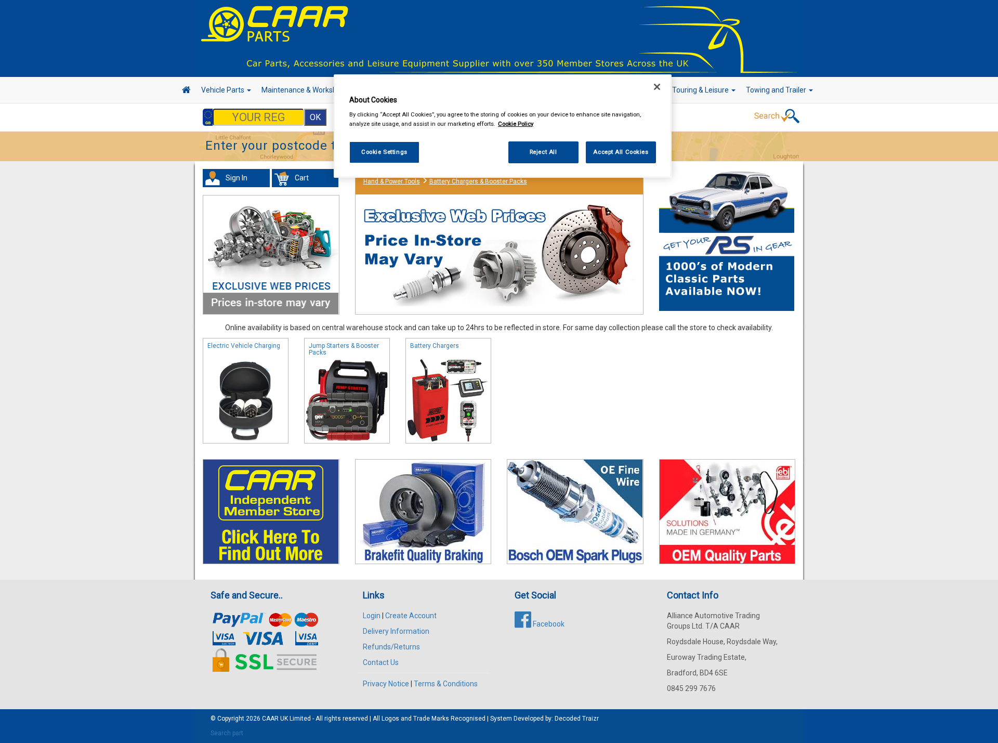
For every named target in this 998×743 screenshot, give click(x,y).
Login (371, 615)
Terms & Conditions (446, 684)
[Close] (657, 86)
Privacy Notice (386, 684)
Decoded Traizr (577, 718)
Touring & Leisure (701, 90)
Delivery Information (396, 631)
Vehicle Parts (223, 90)
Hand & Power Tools (391, 181)
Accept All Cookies (620, 151)
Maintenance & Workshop (304, 90)
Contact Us (381, 662)
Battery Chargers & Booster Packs (478, 181)
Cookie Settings (384, 151)
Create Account (411, 615)
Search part (227, 733)
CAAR (270, 718)
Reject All (543, 151)
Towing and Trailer (777, 90)
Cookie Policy (515, 123)
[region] (503, 126)
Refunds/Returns (391, 647)
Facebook (547, 624)
